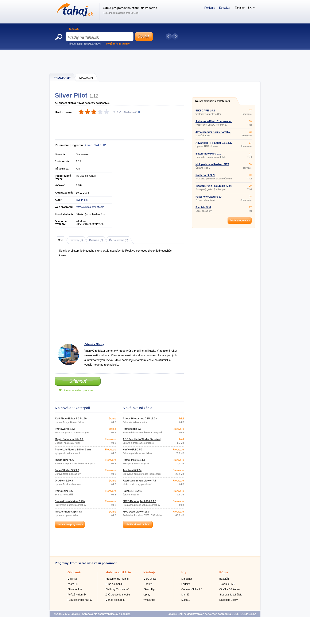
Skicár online (74, 589)
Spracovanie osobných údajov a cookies (106, 614)
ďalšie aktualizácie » (138, 524)
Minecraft (186, 578)
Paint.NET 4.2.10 (132, 491)
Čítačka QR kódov (229, 589)
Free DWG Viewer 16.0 (136, 511)
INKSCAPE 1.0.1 (205, 110)
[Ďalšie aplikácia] (175, 36)
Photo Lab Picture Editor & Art (73, 449)
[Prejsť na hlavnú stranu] (74, 15)
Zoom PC (72, 584)
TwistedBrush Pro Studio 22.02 (213, 185)
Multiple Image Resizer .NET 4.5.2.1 (212, 165)
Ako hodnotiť (130, 112)
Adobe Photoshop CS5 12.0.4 (140, 418)
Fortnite (185, 584)
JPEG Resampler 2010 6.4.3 (139, 501)
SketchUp (149, 589)
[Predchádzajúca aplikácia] (169, 36)
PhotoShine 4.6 (64, 491)
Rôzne (223, 572)
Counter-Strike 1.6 (191, 589)
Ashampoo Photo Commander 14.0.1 (213, 122)
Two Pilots (82, 199)
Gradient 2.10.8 (64, 480)
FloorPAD (148, 584)
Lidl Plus (72, 578)
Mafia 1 (185, 599)
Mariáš (185, 594)
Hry (183, 572)
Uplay (146, 594)
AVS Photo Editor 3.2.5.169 (71, 418)
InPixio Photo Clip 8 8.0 (68, 511)
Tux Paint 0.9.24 (132, 470)
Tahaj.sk (74, 28)
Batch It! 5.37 (203, 207)
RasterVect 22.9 (205, 175)
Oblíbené (74, 572)
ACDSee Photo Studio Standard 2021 (141, 440)
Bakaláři (224, 578)
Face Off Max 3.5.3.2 (67, 470)
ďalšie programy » (240, 220)
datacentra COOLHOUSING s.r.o (237, 614)
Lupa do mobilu (114, 584)
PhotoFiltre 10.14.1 (134, 459)
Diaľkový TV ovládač (117, 589)
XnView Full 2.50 (132, 449)
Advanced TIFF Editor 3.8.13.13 (214, 142)
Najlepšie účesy (228, 599)
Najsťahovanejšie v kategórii (212, 101)
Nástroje (149, 572)
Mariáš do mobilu (115, 599)
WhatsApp (149, 599)
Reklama (209, 7)
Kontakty (224, 7)
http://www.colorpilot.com (90, 207)
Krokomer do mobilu (117, 578)
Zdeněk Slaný (94, 344)
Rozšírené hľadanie (118, 43)
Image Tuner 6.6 (64, 459)
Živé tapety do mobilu (117, 594)
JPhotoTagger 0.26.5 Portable (213, 132)
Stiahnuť (77, 381)
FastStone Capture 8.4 (208, 196)
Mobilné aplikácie (118, 572)
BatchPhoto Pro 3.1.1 (208, 153)
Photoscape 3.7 (132, 428)
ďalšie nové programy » (70, 524)
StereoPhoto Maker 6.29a (70, 501)
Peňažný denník (76, 594)
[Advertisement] (155, 61)
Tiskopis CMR (227, 584)
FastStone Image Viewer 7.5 (139, 480)
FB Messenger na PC (79, 599)
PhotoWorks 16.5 (65, 428)
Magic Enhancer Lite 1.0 (69, 439)
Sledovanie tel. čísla (230, 594)
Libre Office (149, 578)
